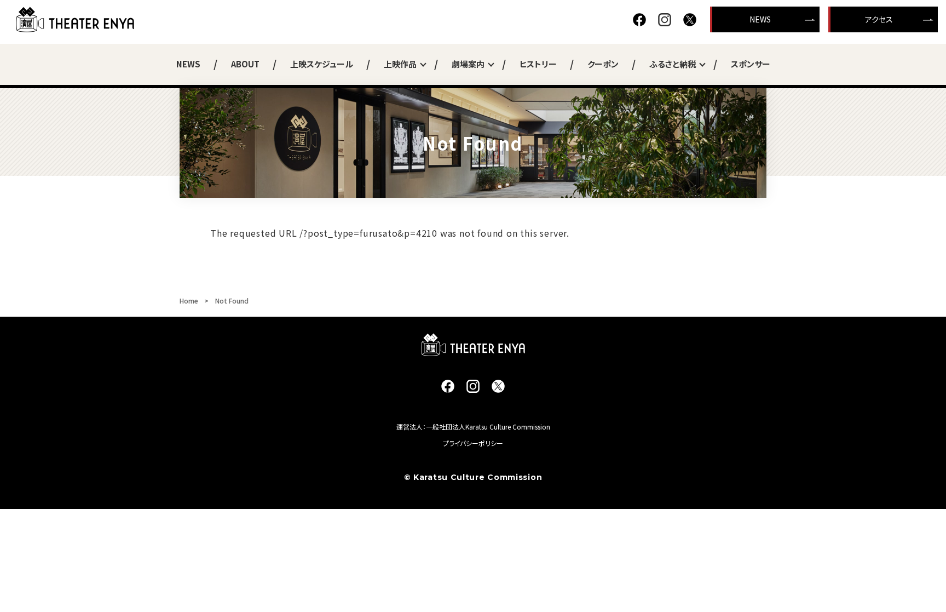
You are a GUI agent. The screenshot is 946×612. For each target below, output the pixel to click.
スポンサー (750, 64)
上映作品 (400, 64)
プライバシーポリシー (473, 443)
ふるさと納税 (672, 64)
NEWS (760, 19)
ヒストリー (538, 64)
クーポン (603, 64)
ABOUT (245, 64)
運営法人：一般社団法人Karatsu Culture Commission (473, 426)
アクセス (879, 19)
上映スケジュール (321, 64)
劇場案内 (468, 64)
